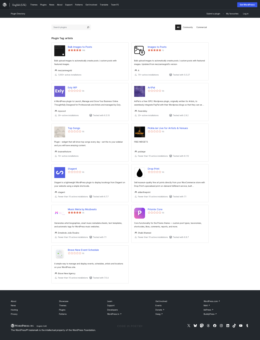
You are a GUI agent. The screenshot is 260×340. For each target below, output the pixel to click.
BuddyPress (210, 314)
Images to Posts (157, 46)
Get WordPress (247, 5)
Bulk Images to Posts (80, 46)
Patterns (63, 314)
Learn (109, 301)
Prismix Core (155, 209)
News (13, 305)
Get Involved (161, 301)
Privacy (14, 314)
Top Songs (74, 128)
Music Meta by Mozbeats (82, 209)
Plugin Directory (18, 13)
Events (158, 305)
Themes (62, 305)
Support (111, 305)
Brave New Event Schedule (83, 249)
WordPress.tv (114, 314)
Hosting (14, 310)
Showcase (63, 301)
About (13, 301)
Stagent (72, 168)
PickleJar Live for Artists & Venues (168, 128)
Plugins (62, 310)
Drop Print (153, 168)
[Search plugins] (88, 27)
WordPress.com (212, 301)
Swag (159, 314)
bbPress (208, 310)
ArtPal (151, 87)
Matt (207, 305)
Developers (112, 310)
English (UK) (42, 326)
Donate (159, 310)
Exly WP (72, 87)
